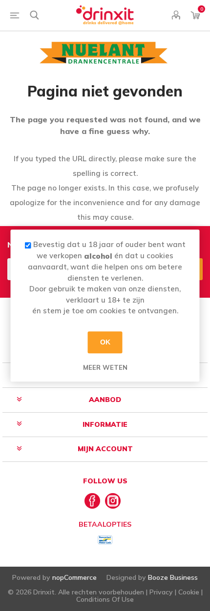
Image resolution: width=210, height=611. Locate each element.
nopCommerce (74, 577)
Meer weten (105, 367)
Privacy (161, 592)
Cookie (188, 592)
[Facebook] (92, 501)
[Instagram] (113, 501)
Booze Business (173, 577)
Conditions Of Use (105, 599)
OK (105, 342)
